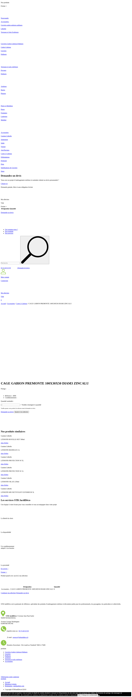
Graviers (8, 654)
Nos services (9, 233)
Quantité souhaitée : (7, 401)
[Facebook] (8, 389)
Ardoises (8, 658)
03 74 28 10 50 (6, 268)
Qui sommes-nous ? (11, 229)
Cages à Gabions (21, 303)
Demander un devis (7, 212)
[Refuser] (99, 695)
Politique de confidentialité (89, 695)
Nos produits (9, 231)
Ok (79, 695)
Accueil (3, 303)
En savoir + (4, 569)
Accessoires (11, 303)
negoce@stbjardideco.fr (20, 637)
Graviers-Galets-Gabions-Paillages (16, 652)
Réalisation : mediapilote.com (14, 686)
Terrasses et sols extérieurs (13, 659)
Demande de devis (23, 268)
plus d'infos (4, 443)
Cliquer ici (4, 184)
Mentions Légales (10, 684)
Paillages (8, 656)
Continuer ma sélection (8, 593)
